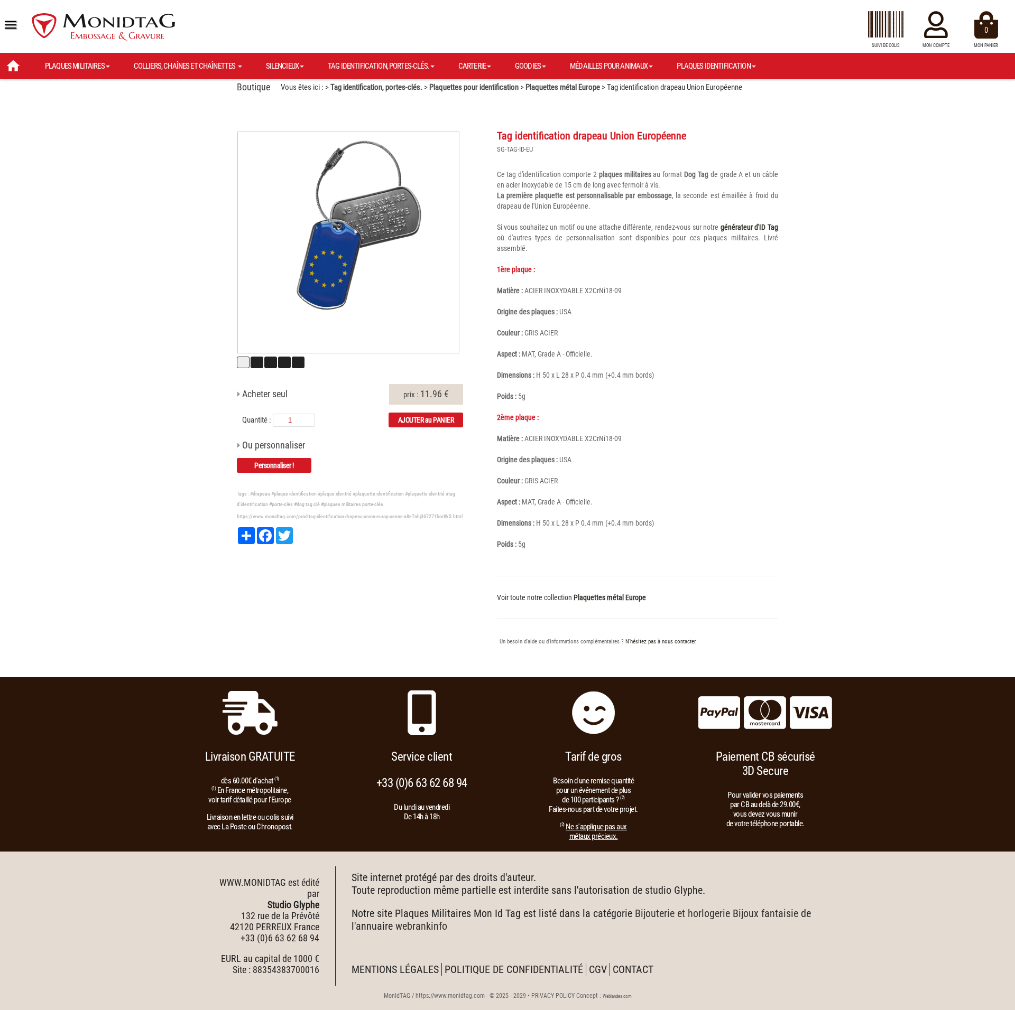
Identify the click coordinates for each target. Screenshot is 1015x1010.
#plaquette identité (425, 494)
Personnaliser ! (274, 465)
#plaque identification (294, 494)
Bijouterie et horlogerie (682, 913)
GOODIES (528, 66)
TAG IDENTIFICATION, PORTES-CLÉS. (378, 66)
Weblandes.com (617, 996)
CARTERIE (472, 66)
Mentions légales (395, 969)
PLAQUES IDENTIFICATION (713, 66)
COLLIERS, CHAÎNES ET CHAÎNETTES (185, 66)
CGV (598, 969)
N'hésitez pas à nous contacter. (661, 641)
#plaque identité (335, 494)
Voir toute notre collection (571, 597)
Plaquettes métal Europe (562, 87)
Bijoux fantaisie (765, 913)
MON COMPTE (935, 45)
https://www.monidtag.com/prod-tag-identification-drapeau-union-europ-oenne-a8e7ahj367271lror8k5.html (350, 516)
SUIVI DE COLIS (886, 45)
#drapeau (260, 494)
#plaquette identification (378, 494)
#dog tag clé (307, 504)
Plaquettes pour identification (474, 87)
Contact (633, 969)
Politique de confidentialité (514, 969)
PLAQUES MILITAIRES (75, 66)
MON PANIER (986, 36)
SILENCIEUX (282, 66)
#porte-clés (281, 504)
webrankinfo (421, 926)
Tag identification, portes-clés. (376, 87)
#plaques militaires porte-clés (352, 504)
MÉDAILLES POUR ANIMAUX (609, 66)
